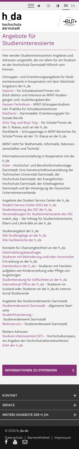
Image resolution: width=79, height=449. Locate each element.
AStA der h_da (12, 345)
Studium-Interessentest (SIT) (22, 336)
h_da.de (22, 430)
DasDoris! (9, 113)
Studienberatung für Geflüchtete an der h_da (34, 279)
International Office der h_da (23, 284)
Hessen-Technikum (16, 104)
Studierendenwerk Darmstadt (24, 305)
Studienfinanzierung (17, 314)
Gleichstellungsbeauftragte (21, 252)
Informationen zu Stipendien (31, 370)
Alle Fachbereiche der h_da (21, 240)
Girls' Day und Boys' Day (20, 122)
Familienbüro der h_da (18, 266)
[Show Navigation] (31, 5)
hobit (6, 165)
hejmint (7, 90)
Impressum (63, 437)
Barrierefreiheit (39, 437)
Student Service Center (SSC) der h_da (29, 205)
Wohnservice (12, 324)
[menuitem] (9, 442)
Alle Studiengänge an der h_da (24, 235)
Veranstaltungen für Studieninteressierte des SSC (37, 214)
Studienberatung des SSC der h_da (27, 209)
